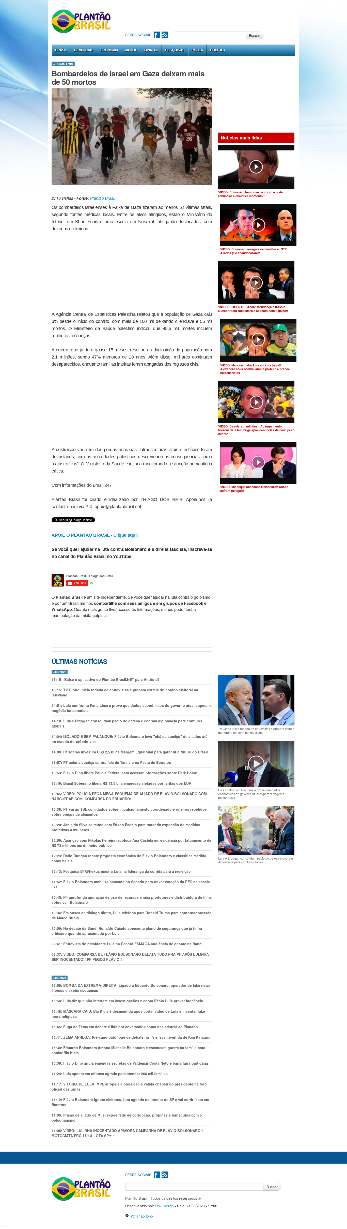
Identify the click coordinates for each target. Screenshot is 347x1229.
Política (218, 50)
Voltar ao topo (141, 1216)
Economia (109, 50)
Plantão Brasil (102, 198)
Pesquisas (175, 50)
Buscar (254, 35)
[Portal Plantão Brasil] (81, 21)
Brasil (61, 50)
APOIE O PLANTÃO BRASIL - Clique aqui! (95, 535)
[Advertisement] (217, 15)
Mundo (131, 50)
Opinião (151, 50)
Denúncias (83, 50)
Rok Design (164, 1205)
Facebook (157, 35)
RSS (165, 35)
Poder (197, 50)
